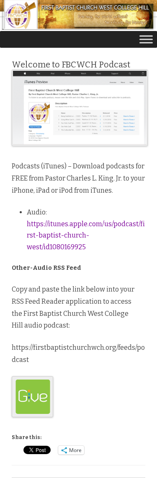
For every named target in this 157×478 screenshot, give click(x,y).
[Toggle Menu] (146, 40)
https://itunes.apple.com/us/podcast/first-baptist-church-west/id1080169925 (86, 235)
